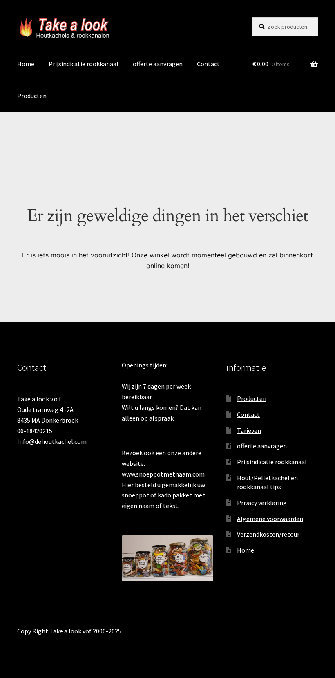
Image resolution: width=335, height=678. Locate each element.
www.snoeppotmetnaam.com (163, 474)
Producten (32, 96)
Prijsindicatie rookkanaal (83, 64)
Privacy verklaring (262, 503)
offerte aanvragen (158, 64)
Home (25, 64)
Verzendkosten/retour (268, 534)
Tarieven (249, 430)
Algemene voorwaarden (270, 519)
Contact (208, 64)
